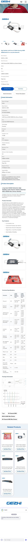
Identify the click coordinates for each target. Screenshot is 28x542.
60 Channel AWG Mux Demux (9, 419)
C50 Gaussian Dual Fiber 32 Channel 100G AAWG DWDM (7, 467)
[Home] (14, 504)
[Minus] (26, 510)
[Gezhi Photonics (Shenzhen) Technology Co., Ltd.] (5, 2)
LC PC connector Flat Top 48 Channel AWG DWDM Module (7, 445)
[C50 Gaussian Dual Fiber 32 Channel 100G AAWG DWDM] (7, 459)
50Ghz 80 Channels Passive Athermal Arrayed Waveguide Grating (20, 467)
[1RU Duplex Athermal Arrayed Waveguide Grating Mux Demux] (7, 481)
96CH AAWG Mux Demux (8, 416)
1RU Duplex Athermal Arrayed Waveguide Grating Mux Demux (7, 490)
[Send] (26, 539)
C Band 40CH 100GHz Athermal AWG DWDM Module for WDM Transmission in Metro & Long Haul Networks (21, 445)
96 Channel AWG (12, 413)
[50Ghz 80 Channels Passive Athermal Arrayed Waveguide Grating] (20, 459)
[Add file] (2, 539)
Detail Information (7, 93)
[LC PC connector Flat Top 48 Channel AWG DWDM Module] (7, 436)
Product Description (20, 93)
